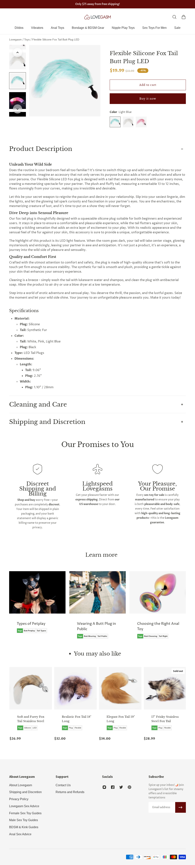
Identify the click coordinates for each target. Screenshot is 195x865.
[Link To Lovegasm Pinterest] (129, 787)
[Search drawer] (174, 17)
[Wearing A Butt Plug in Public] (97, 607)
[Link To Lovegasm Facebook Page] (113, 787)
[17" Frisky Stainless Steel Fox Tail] (164, 688)
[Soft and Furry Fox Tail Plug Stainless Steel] (30, 688)
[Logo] (97, 17)
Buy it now (147, 98)
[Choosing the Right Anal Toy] (157, 607)
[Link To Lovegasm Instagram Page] (104, 787)
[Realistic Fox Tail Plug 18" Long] (75, 688)
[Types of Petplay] (37, 605)
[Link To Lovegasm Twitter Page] (121, 787)
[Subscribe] (180, 807)
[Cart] (183, 17)
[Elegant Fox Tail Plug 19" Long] (120, 688)
